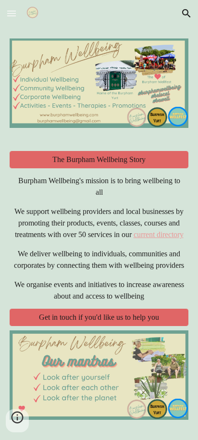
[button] (11, 13)
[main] (99, 238)
